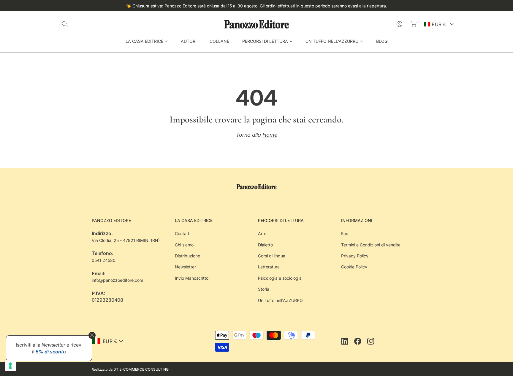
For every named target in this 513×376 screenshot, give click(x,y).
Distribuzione (187, 255)
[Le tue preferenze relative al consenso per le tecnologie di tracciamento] (10, 365)
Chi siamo (184, 244)
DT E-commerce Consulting (141, 369)
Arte (262, 233)
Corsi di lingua (271, 255)
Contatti (182, 233)
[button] (65, 24)
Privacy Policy (354, 255)
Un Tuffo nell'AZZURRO (280, 300)
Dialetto (265, 244)
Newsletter (185, 266)
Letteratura (269, 266)
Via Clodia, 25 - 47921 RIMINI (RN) (126, 240)
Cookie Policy (354, 266)
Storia (263, 289)
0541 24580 (103, 260)
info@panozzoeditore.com (117, 280)
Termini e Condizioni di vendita (370, 244)
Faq (345, 233)
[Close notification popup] (92, 335)
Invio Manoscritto (191, 278)
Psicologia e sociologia (280, 278)
